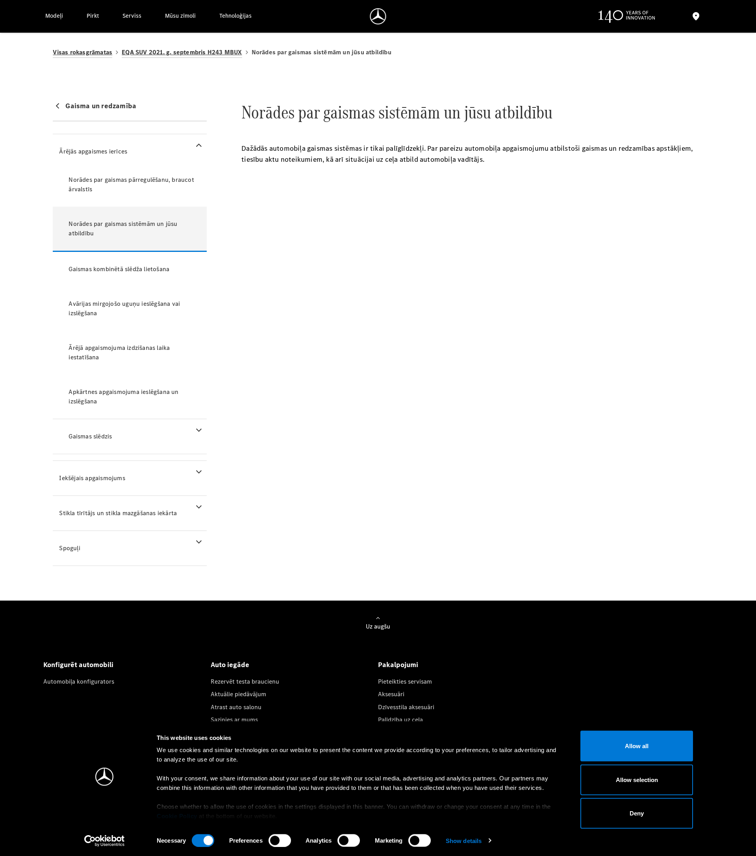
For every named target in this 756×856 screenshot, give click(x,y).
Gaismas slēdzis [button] (90, 436)
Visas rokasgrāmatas (82, 52)
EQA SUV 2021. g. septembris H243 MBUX (182, 52)
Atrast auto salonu (236, 707)
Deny (637, 813)
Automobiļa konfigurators (78, 681)
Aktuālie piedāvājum (238, 694)
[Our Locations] (696, 16)
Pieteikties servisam (405, 681)
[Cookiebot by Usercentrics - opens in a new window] (104, 841)
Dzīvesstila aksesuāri (406, 707)
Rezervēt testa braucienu (245, 681)
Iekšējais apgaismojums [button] (92, 478)
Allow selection (637, 779)
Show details (464, 840)
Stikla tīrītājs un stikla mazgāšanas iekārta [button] (118, 513)
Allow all (637, 746)
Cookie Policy (177, 816)
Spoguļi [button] (69, 548)
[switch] (280, 840)
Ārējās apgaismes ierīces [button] (93, 151)
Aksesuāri (391, 694)
